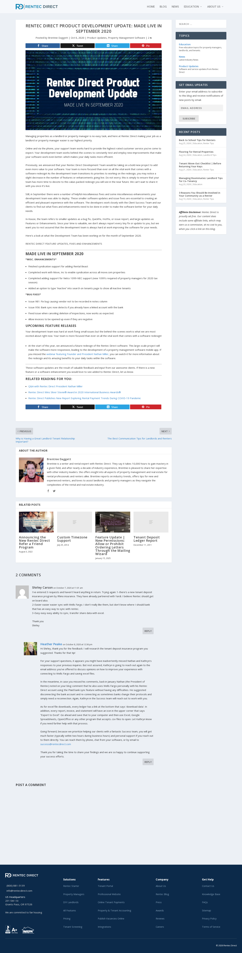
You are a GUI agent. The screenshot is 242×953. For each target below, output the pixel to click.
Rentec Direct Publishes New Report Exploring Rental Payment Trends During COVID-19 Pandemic (84, 398)
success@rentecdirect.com (55, 744)
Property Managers (73, 894)
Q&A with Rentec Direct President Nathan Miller (55, 386)
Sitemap (206, 910)
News (175, 6)
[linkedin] (12, 945)
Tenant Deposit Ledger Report (147, 539)
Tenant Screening (72, 926)
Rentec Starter (71, 886)
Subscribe (189, 118)
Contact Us (208, 886)
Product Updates (97, 37)
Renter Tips (208, 143)
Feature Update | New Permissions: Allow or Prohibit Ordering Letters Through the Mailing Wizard (112, 545)
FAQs (205, 902)
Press (159, 902)
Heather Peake (51, 644)
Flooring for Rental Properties (196, 151)
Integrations (104, 926)
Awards (160, 910)
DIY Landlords (71, 902)
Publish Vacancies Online (111, 918)
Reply (148, 631)
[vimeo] (17, 945)
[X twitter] (6, 945)
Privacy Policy (209, 918)
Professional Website (109, 894)
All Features (69, 910)
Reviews (160, 918)
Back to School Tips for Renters (197, 140)
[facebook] (9, 945)
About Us (161, 886)
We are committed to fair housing (23, 912)
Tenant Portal (105, 886)
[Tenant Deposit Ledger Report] (151, 522)
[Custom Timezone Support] (74, 522)
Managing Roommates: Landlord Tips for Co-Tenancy (201, 180)
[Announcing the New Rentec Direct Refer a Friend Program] (36, 522)
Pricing (66, 918)
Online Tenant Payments (111, 902)
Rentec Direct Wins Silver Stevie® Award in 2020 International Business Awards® (74, 392)
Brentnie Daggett (58, 37)
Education (191, 6)
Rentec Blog (162, 894)
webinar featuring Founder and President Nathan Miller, (77, 354)
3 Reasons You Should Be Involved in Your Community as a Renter (199, 194)
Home (151, 6)
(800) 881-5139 (16, 885)
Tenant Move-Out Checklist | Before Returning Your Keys (200, 165)
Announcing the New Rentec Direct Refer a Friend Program (34, 542)
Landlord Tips (209, 155)
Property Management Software (126, 37)
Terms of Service (211, 926)
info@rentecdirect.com (19, 890)
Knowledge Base (211, 894)
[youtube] (14, 945)
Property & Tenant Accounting (114, 910)
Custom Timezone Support (72, 539)
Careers (160, 926)
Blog (163, 6)
